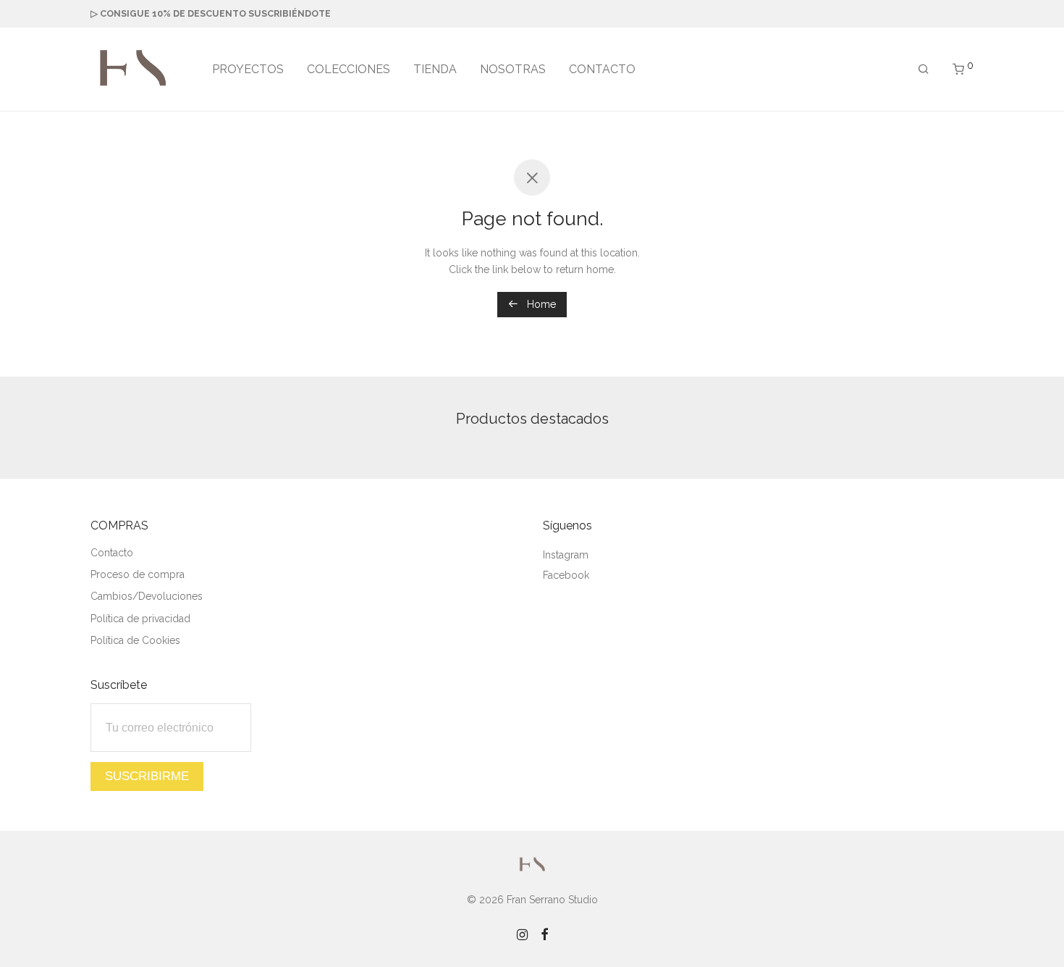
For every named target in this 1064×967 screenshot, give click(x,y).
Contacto (111, 552)
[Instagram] (522, 933)
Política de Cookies (135, 640)
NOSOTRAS (513, 69)
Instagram (565, 555)
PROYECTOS (248, 69)
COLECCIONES (348, 69)
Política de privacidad (140, 618)
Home (540, 304)
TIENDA (435, 69)
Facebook (566, 575)
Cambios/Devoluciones (146, 596)
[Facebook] (544, 933)
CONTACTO (602, 69)
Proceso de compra (137, 574)
